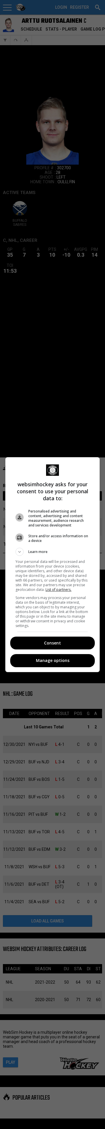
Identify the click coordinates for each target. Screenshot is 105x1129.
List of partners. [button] (58, 589)
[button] (52, 552)
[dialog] (52, 564)
